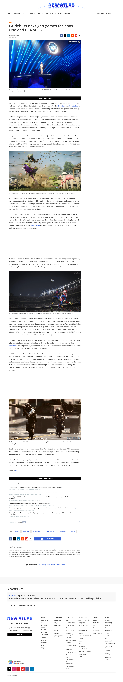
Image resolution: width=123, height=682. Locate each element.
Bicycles (95, 625)
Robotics (56, 633)
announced (13, 346)
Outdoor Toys (70, 625)
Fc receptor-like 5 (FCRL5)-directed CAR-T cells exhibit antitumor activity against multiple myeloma (35, 487)
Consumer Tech (83, 625)
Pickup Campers (71, 655)
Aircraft (95, 620)
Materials (56, 628)
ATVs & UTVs (70, 630)
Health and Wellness (108, 658)
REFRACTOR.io (109, 617)
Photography (82, 646)
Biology (107, 628)
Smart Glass (35, 225)
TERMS (43, 637)
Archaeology (108, 623)
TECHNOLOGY (83, 617)
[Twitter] (65, 35)
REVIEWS (44, 632)
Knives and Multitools (69, 648)
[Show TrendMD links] (79, 522)
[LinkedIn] (68, 35)
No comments (49, 539)
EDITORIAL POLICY (44, 626)
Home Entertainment (85, 636)
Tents (68, 669)
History (81, 633)
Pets (80, 643)
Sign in (12, 595)
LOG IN (108, 13)
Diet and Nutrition (110, 643)
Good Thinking (83, 630)
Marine (95, 628)
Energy (56, 623)
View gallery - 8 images (45, 98)
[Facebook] (61, 35)
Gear (67, 620)
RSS (42, 645)
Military (56, 630)
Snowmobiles (70, 666)
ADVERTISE (44, 635)
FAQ (42, 648)
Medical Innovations (108, 654)
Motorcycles (96, 630)
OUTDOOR (30, 13)
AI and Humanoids (84, 620)
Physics (107, 633)
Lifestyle (81, 638)
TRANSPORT (50, 13)
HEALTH (107, 636)
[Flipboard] (76, 35)
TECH (39, 13)
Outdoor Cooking (71, 652)
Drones (81, 628)
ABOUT (43, 623)
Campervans (69, 637)
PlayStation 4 (50, 531)
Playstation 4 (74, 106)
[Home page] (61, 5)
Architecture (57, 620)
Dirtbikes (68, 643)
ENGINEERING (18, 13)
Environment (108, 630)
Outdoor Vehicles (71, 623)
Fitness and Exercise (108, 647)
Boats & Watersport (69, 634)
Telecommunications (85, 651)
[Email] (79, 35)
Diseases (107, 650)
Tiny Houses (69, 628)
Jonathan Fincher (15, 547)
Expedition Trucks (71, 645)
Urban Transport (97, 633)
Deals (80, 657)
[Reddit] (72, 35)
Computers (82, 623)
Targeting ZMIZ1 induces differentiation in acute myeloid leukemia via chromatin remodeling (33, 492)
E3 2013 (73, 531)
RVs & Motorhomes (70, 658)
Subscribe (20, 634)
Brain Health (108, 641)
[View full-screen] (79, 42)
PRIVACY (43, 640)
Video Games (37, 531)
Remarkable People (84, 649)
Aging (106, 638)
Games (10, 22)
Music (80, 641)
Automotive (96, 623)
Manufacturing (58, 625)
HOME (9, 13)
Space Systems (58, 636)
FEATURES (44, 629)
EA (16, 471)
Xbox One (61, 106)
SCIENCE (107, 620)
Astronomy (108, 625)
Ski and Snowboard (69, 662)
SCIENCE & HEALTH (64, 13)
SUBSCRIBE (100, 13)
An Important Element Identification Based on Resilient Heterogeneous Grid (29, 503)
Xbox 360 (26, 531)
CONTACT (44, 643)
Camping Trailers (71, 640)
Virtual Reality (82, 654)
